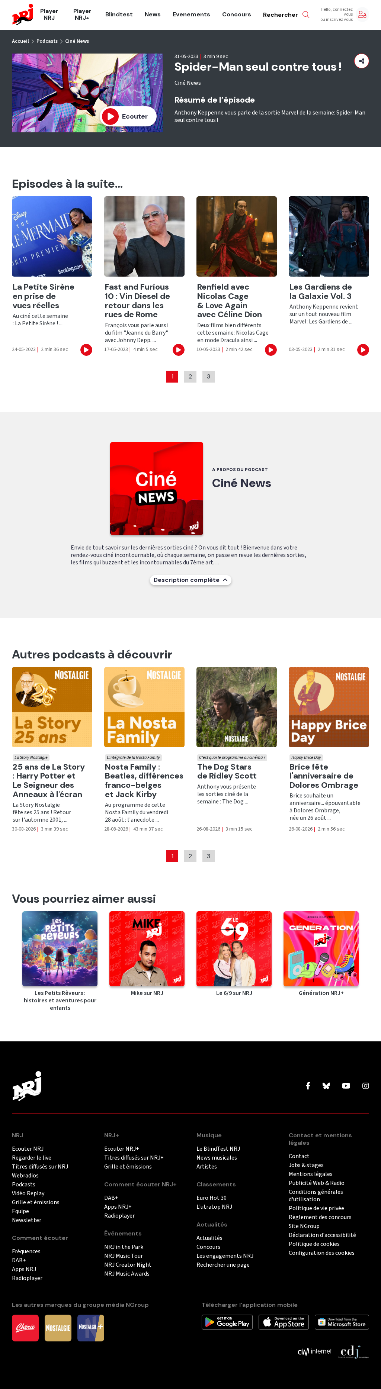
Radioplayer (27, 1278)
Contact (299, 1156)
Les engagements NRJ (224, 1256)
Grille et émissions (36, 1202)
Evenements (191, 14)
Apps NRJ (24, 1269)
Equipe (20, 1211)
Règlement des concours (320, 1217)
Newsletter (26, 1220)
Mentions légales (311, 1174)
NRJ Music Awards (127, 1274)
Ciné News (77, 41)
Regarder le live (31, 1158)
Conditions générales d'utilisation (316, 1195)
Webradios (25, 1176)
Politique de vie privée (316, 1208)
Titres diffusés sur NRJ (40, 1167)
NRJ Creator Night (127, 1265)
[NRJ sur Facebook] (308, 1086)
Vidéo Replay (28, 1194)
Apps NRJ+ (118, 1207)
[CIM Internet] (315, 1351)
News (153, 14)
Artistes (206, 1167)
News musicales (216, 1158)
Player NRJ (49, 14)
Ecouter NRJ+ (121, 1149)
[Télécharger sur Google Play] (227, 1322)
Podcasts (47, 41)
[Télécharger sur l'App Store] (284, 1322)
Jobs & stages (306, 1165)
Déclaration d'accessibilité (322, 1235)
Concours (236, 14)
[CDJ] (353, 1351)
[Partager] (361, 61)
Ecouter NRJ (28, 1149)
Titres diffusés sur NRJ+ (134, 1158)
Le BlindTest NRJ (218, 1149)
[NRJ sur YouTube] (346, 1086)
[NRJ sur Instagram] (365, 1086)
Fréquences (26, 1252)
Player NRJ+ (82, 14)
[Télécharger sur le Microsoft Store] (342, 1322)
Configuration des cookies (322, 1253)
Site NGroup (304, 1226)
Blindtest (119, 14)
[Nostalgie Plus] (90, 1328)
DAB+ (19, 1260)
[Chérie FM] (25, 1328)
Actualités (209, 1238)
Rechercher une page (223, 1265)
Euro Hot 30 (211, 1198)
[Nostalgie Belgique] (58, 1328)
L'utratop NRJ (214, 1207)
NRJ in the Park (123, 1247)
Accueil (20, 41)
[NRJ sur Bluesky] (326, 1086)
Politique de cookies (314, 1244)
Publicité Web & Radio (317, 1183)
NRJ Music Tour (123, 1256)
